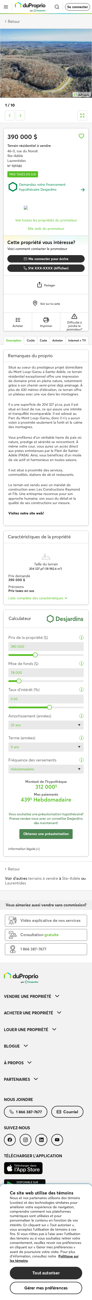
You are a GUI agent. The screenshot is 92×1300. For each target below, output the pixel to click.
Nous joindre (18, 1099)
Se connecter (77, 7)
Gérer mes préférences (46, 1287)
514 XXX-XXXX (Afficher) (48, 268)
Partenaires (17, 1079)
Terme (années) (21, 738)
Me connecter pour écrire (48, 259)
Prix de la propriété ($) (28, 637)
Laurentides (15, 883)
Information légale (21, 849)
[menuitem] (46, 996)
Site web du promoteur (46, 229)
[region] (46, 1242)
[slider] (35, 654)
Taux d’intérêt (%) (23, 689)
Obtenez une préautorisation (46, 834)
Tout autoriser (45, 1272)
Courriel (70, 1111)
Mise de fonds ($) (23, 663)
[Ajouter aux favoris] (81, 136)
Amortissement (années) (29, 716)
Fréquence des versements (32, 760)
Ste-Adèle (71, 878)
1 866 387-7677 (29, 1111)
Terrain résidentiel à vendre (29, 145)
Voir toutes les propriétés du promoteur (46, 220)
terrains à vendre (43, 878)
